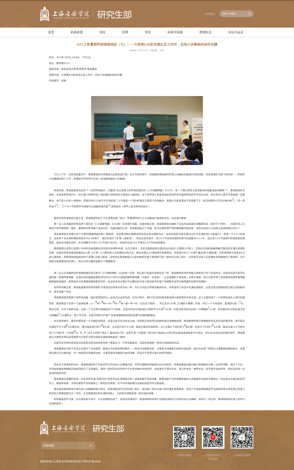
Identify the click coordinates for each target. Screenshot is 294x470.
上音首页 (209, 13)
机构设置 (77, 32)
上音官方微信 (184, 455)
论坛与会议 (235, 32)
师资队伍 (205, 32)
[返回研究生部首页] (86, 13)
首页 (51, 32)
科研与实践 (175, 32)
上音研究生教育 (242, 455)
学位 (148, 32)
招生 (103, 32)
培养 (125, 32)
